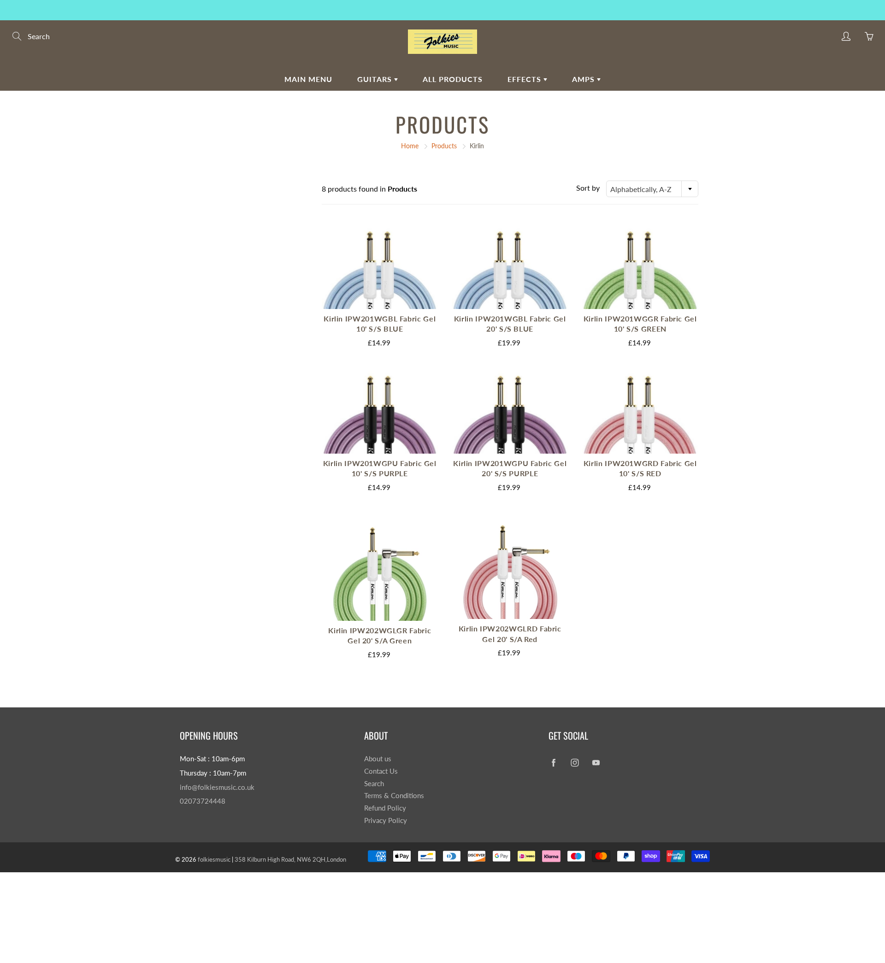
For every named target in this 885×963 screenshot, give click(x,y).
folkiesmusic (214, 859)
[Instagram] (574, 762)
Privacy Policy (385, 820)
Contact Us (381, 771)
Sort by (588, 187)
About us (377, 759)
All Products (453, 79)
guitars (375, 79)
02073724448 (202, 801)
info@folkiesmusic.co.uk (217, 787)
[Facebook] (553, 762)
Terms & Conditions (394, 796)
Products (444, 146)
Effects (525, 79)
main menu (308, 79)
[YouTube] (596, 762)
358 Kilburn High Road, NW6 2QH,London (290, 859)
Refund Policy (385, 808)
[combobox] (652, 189)
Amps (584, 79)
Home (410, 146)
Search (374, 784)
